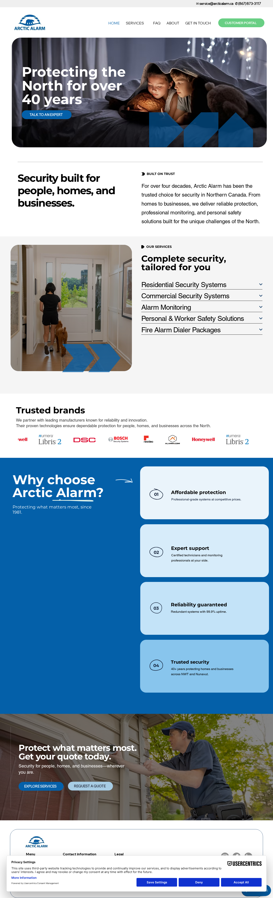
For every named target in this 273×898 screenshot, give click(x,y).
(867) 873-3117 (249, 3)
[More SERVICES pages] (146, 23)
